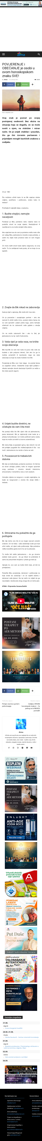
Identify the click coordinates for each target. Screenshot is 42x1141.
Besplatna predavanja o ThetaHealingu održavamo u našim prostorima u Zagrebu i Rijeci (21, 1047)
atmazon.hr (35, 1111)
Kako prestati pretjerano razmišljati (16, 1057)
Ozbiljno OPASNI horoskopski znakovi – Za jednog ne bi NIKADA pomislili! (31, 707)
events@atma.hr (12, 1122)
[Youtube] (32, 748)
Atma (5, 79)
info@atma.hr (11, 1103)
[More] (32, 84)
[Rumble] (19, 748)
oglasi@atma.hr (19, 1108)
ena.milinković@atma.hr (15, 1129)
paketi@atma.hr (15, 1135)
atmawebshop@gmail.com (15, 1114)
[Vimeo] (28, 748)
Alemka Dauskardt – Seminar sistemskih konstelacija (22, 1037)
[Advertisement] (21, 29)
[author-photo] (21, 729)
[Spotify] (23, 748)
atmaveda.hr (36, 1116)
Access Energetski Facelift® (13, 1028)
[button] (3, 54)
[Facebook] (10, 748)
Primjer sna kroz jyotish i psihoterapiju (11, 705)
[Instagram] (14, 748)
